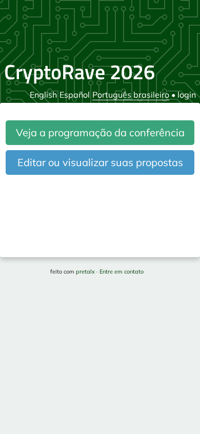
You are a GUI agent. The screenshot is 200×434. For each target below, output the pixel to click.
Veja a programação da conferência (100, 132)
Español (74, 94)
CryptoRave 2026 (79, 71)
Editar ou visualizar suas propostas (100, 162)
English (43, 94)
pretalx (85, 271)
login (186, 94)
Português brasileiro (130, 94)
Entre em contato (121, 271)
